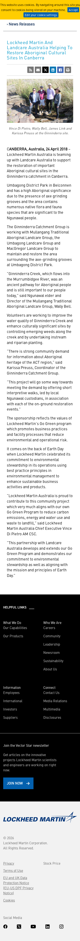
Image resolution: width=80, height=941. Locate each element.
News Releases (22, 24)
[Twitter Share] (45, 70)
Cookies (9, 900)
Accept (73, 10)
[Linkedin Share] (53, 70)
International (12, 700)
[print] (68, 70)
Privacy (8, 863)
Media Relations (55, 700)
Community (51, 635)
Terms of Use (13, 870)
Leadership (51, 644)
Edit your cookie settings (41, 15)
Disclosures (52, 717)
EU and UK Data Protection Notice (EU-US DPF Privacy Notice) (18, 885)
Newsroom (51, 652)
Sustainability (53, 660)
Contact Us (51, 692)
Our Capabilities (15, 627)
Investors (10, 709)
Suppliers (10, 717)
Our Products (13, 635)
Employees (11, 692)
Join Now (15, 783)
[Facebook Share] (60, 70)
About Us (50, 669)
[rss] (30, 70)
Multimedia (51, 709)
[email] (38, 70)
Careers (49, 627)
